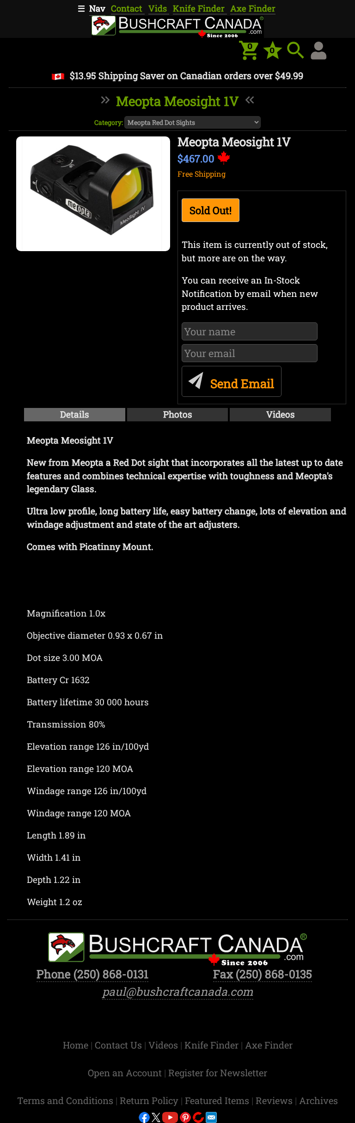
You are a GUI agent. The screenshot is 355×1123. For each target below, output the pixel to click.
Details (74, 414)
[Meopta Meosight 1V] (93, 193)
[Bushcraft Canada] (177, 25)
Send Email (241, 383)
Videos (280, 414)
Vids (158, 8)
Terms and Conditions (66, 1100)
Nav (97, 8)
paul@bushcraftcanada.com (177, 991)
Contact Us (119, 1045)
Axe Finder (252, 8)
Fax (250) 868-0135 (262, 973)
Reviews (275, 1100)
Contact (128, 8)
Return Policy (150, 1100)
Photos (177, 414)
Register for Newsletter (217, 1073)
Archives (318, 1100)
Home (77, 1045)
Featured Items (218, 1100)
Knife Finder (200, 8)
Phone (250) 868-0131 (92, 973)
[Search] (295, 50)
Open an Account (125, 1073)
